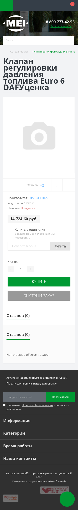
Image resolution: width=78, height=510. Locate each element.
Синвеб (61, 481)
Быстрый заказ (39, 295)
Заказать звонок (61, 26)
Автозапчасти (19, 51)
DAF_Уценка (38, 198)
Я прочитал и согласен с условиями (38, 407)
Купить (60, 246)
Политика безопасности (37, 405)
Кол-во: (13, 262)
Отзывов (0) (18, 315)
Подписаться (60, 397)
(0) (42, 185)
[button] (32, 5)
